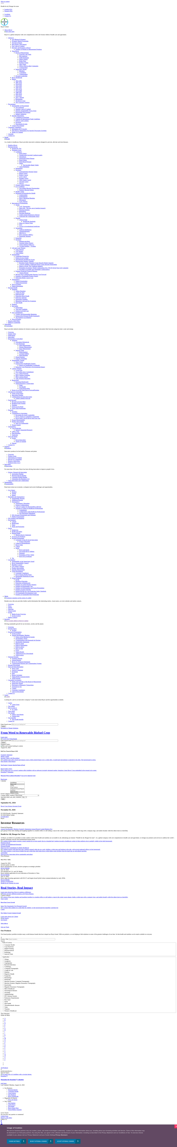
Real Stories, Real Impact (19, 44)
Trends (17, 205)
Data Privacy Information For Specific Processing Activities (29, 130)
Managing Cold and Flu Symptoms (25, 301)
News (10, 606)
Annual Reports (16, 660)
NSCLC (21, 183)
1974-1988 (18, 91)
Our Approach (19, 107)
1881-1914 (18, 82)
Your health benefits (17, 719)
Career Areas (15, 704)
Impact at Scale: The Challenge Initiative (31, 266)
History (14, 79)
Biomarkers (22, 211)
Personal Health (12, 288)
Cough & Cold (8, 970)
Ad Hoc (14, 630)
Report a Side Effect (14, 321)
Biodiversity (15, 380)
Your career (11, 711)
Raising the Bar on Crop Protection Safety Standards (30, 591)
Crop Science (12, 1093)
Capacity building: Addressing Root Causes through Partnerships (38, 264)
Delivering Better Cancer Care (24, 278)
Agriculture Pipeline (18, 474)
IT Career (14, 709)
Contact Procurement (18, 125)
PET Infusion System (10, 996)
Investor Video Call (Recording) (10, 758)
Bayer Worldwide (17, 77)
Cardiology (18, 152)
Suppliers (14, 411)
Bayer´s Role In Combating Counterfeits (27, 416)
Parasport (22, 553)
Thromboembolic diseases (12, 1005)
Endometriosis (23, 196)
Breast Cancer (23, 173)
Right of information (21, 645)
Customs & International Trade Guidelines (27, 119)
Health (6, 137)
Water (21, 385)
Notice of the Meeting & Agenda (25, 637)
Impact (14, 495)
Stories (10, 607)
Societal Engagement (18, 538)
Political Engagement (18, 516)
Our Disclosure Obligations (27, 513)
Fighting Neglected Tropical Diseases (26, 271)
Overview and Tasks (25, 54)
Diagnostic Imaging (25, 236)
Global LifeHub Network (22, 398)
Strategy (14, 492)
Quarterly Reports (17, 658)
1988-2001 (18, 92)
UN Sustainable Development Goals (26, 593)
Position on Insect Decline (23, 589)
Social (10, 528)
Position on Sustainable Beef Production (27, 594)
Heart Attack (23, 153)
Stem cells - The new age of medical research (32, 208)
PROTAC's (22, 233)
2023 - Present (19, 97)
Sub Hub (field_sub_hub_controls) (11, 797)
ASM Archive (19, 655)
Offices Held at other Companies (28, 66)
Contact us (11, 721)
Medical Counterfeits (14, 322)
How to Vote (19, 648)
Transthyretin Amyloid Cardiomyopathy (30, 155)
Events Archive (16, 616)
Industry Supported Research (23, 430)
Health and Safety (17, 531)
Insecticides (7, 985)
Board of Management (22, 53)
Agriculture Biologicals (22, 342)
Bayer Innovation (20, 440)
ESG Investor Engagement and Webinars (24, 515)
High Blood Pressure (25, 162)
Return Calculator (17, 675)
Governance (11, 560)
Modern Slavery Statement (23, 535)
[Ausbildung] (17, 782)
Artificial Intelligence (25, 230)
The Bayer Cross (20, 101)
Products (14, 304)
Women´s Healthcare (10, 1011)
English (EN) (8, 9)
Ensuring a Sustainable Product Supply (26, 276)
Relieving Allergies (21, 297)
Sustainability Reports (18, 498)
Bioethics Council (17, 565)
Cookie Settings (14, 1141)
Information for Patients (15, 458)
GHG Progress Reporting (22, 378)
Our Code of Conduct (18, 46)
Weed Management (24, 345)
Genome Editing (24, 353)
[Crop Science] (17, 787)
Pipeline (17, 218)
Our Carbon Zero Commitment (24, 372)
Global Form (4, 1116)
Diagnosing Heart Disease (26, 158)
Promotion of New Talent (26, 555)
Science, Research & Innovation (17, 472)
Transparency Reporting (22, 503)
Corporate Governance (14, 680)
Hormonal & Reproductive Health (25, 193)
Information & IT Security (19, 129)
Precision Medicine (24, 213)
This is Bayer (8, 30)
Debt (13, 673)
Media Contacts (12, 617)
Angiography (8, 963)
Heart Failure (23, 160)
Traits (6, 1007)
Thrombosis (22, 157)
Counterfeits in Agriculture (19, 413)
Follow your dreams (18, 714)
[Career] (17, 786)
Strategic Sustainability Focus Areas (25, 111)
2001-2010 (18, 94)
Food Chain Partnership (19, 408)
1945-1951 (18, 87)
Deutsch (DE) (8, 11)
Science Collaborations (22, 505)
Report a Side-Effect (14, 461)
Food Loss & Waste (17, 407)
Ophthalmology (9, 994)
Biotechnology (23, 352)
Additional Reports (17, 500)
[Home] (4, 25)
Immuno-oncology (24, 241)
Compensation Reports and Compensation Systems (26, 663)
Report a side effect (6, 1118)
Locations (7, 14)
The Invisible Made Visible (31, 165)
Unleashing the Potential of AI (20, 479)
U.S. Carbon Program (21, 373)
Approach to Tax (17, 686)
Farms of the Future (17, 393)
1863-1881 (18, 81)
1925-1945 (18, 86)
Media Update (5, 756)
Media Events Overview (19, 614)
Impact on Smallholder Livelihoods (29, 365)
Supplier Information (18, 115)
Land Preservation (24, 388)
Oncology (18, 170)
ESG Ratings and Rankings (16, 518)
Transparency (16, 279)
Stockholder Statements (22, 642)
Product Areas (12, 456)
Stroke (21, 163)
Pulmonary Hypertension (11, 998)
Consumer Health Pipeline (19, 477)
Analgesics (7, 961)
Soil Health (22, 387)
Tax (13, 558)
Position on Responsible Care (24, 586)
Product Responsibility (18, 420)
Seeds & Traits (19, 350)
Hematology (19, 168)
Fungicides (7, 976)
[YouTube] (1, 1124)
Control (14, 688)
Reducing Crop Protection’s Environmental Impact (30, 367)
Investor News (12, 628)
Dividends (15, 672)
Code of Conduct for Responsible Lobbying (28, 507)
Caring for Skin (20, 292)
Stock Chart (15, 668)
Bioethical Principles (21, 581)
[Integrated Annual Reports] (17, 789)
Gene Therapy (19, 249)
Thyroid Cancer (23, 181)
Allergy (6, 959)
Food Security (12, 400)
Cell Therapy (19, 251)
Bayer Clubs (19, 545)
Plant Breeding (23, 355)
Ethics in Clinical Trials (26, 223)
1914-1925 (18, 84)
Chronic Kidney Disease (22, 185)
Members (22, 71)
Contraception (23, 195)
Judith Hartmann (24, 57)
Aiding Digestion (20, 291)
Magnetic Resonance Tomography (14, 987)
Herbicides (7, 979)
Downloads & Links (21, 124)
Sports (17, 548)
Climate (14, 521)
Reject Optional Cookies (38, 1141)
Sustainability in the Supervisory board (23, 561)
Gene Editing (19, 253)
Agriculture (7, 324)
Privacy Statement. (61, 1135)
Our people (11, 713)
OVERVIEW (5, 816)
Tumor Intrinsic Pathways (26, 244)
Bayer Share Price (13, 1108)
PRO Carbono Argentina (22, 375)
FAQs (17, 650)
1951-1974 (18, 89)
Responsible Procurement (22, 112)
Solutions (14, 289)
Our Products (12, 1095)
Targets (14, 493)
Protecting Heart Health (22, 296)
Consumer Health (9, 945)
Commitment (23, 510)
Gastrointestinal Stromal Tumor (28, 171)
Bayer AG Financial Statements (21, 662)
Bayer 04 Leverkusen (25, 556)
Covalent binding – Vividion (27, 246)
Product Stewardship (18, 421)
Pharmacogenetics (24, 210)
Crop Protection (20, 344)
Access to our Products (18, 536)
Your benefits (12, 718)
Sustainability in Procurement (20, 106)
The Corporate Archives (22, 102)
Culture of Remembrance (22, 543)
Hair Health (18, 302)
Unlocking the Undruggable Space (29, 216)
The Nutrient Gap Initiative (23, 317)
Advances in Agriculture (15, 392)
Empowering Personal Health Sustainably (27, 316)
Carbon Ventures (17, 368)
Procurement (11, 104)
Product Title (4, 939)
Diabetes (6, 972)
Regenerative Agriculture (15, 339)
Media (6, 596)
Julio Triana (22, 64)
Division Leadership (21, 76)
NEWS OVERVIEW (7, 881)
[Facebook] (1, 1121)
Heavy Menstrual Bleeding (27, 198)
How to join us (12, 708)
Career (6, 695)
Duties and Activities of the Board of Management (26, 681)
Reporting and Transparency (16, 497)
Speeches (11, 609)
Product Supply (16, 425)
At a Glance (11, 490)
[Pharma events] (17, 793)
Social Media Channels (15, 1109)
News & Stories (16, 284)
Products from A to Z (14, 462)
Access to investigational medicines (29, 226)
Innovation (15, 306)
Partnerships (19, 307)
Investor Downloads (14, 665)
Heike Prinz (22, 61)
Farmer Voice (12, 334)
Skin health (7, 1003)
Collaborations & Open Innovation (22, 397)
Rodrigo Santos (23, 62)
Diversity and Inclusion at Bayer (21, 48)
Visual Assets (12, 611)
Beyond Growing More (19, 402)
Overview (11, 332)
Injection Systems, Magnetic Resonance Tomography (19, 983)
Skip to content (5, 1)
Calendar (10, 134)
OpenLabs (15, 435)
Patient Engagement (21, 283)
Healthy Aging (19, 191)
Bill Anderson (23, 56)
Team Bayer (15, 51)
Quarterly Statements (25, 829)
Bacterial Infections (10, 965)
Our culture (11, 706)
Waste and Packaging (18, 526)
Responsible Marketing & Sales (24, 576)
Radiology (7, 952)
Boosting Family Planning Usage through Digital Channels (36, 263)
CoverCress (18, 370)
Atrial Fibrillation (24, 167)
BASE (17, 579)
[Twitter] (1, 1123)
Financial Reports (13, 657)
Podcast (14, 443)
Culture (17, 546)
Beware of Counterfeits (15, 459)
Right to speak (19, 643)
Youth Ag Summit (20, 441)
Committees (22, 72)
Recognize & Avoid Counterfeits (24, 415)
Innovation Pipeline (17, 395)
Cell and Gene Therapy (18, 248)
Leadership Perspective (22, 256)
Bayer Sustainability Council (20, 563)
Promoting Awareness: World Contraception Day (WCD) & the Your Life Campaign (43, 268)
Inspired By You (16, 148)
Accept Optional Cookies (65, 1141)
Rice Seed (7, 1000)
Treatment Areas (16, 150)
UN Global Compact (18, 566)
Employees (15, 530)
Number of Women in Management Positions (28, 49)
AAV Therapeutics (24, 206)
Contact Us (7, 16)
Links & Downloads (18, 691)
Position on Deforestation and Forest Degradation (29, 588)
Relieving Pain (19, 294)
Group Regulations (17, 571)
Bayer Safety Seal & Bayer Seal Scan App (27, 418)
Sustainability (16, 254)
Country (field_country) (8, 795)
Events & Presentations (15, 632)
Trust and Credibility (21, 309)
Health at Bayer (12, 145)
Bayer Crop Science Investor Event (11, 806)
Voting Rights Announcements (21, 677)
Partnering (18, 238)
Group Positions (16, 578)
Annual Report (35, 829)
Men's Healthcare (9, 989)
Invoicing (18, 122)
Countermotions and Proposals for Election (27, 640)
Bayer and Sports (24, 550)
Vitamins (7, 1009)
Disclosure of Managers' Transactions (23, 685)
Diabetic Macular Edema (26, 190)
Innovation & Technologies (20, 203)
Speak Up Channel (17, 132)
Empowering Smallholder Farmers (25, 363)
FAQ (20, 225)
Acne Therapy (23, 201)
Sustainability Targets (18, 360)
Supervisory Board (20, 69)
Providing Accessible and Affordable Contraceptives (34, 269)
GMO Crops (15, 431)
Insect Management (25, 348)
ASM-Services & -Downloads (24, 653)
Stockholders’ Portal (21, 638)
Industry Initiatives (20, 114)
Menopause (22, 200)
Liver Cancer (23, 176)
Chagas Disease (23, 273)
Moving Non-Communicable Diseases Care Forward (30, 274)
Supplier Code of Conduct (23, 109)
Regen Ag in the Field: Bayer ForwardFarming (25, 390)
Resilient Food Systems (18, 403)
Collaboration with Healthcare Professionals (32, 511)
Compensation (23, 67)
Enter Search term (6, 724)
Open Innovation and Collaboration (18, 480)
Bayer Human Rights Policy (23, 574)
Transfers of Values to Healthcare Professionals (29, 508)
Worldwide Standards (29, 221)
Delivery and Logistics (22, 120)
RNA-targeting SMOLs (26, 234)
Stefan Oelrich (23, 59)
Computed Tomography (11, 968)
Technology (18, 228)
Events (14, 438)
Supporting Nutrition (21, 299)
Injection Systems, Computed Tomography (16, 981)
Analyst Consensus (17, 670)
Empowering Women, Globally (24, 261)
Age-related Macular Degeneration (29, 188)
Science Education (24, 541)
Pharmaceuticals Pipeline (19, 475)
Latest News (11, 1104)
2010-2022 (18, 96)
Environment (12, 520)
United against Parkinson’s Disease (29, 215)
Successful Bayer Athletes (26, 551)
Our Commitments (17, 312)
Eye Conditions (20, 186)
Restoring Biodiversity (22, 382)
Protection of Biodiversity (22, 583)
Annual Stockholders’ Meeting (10, 829)
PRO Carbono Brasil (21, 377)
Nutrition (14, 405)
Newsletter (11, 1106)
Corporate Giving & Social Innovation (26, 540)
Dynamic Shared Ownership (20, 41)
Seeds (6, 1001)
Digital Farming (20, 357)
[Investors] (17, 790)
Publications (11, 335)
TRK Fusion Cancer (25, 180)
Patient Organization (21, 281)
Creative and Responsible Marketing (26, 314)
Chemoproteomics (24, 231)
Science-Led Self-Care (22, 311)
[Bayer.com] (17, 784)
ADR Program (16, 678)
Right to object (19, 647)
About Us (11, 38)
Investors (7, 619)
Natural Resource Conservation (24, 383)
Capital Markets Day (46, 829)
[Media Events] (17, 792)
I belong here (15, 716)
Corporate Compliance (14, 127)
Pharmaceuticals (13, 147)
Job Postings (11, 1103)
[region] (88, 1136)
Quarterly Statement (6, 755)
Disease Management (25, 347)
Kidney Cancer (23, 175)
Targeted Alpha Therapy (26, 243)
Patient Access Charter (22, 258)
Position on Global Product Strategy (25, 584)
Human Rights (16, 533)
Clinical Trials (23, 220)
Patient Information (17, 286)
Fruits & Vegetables (21, 358)
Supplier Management (18, 570)
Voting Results (19, 652)
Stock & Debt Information (15, 667)
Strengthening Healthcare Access (25, 259)
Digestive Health (9, 974)
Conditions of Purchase (22, 117)
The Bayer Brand (17, 43)
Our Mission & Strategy (19, 39)
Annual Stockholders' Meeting (21, 635)
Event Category (5, 793)
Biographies (18, 99)
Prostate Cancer (23, 178)
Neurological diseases (10, 990)
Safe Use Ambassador (21, 423)
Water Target (19, 362)
